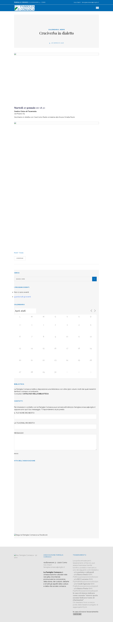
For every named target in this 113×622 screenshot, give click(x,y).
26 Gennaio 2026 (57, 43)
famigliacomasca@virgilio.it (90, 2)
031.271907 (77, 2)
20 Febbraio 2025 (21, 492)
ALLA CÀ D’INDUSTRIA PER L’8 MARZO (31, 467)
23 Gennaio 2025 (20, 509)
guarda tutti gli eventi (22, 297)
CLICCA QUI (77, 614)
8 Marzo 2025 (20, 475)
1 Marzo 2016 (19, 526)
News (62, 29)
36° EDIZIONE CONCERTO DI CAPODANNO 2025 (34, 482)
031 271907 (47, 565)
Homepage (19, 258)
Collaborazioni (20, 516)
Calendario (53, 29)
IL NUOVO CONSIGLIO (24, 499)
